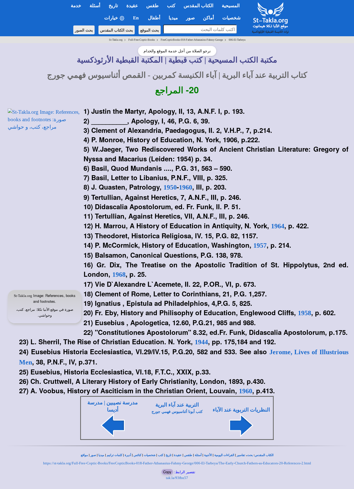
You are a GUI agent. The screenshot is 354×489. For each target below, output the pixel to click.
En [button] (136, 17)
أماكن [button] (208, 17)
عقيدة (178, 455)
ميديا (101, 455)
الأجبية (208, 455)
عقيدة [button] (132, 5)
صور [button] (190, 17)
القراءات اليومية (224, 455)
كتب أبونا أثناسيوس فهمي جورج (177, 412)
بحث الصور (84, 30)
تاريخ (168, 455)
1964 (277, 226)
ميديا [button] (173, 17)
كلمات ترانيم (114, 455)
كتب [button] (171, 5)
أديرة (128, 455)
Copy (167, 471)
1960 (185, 187)
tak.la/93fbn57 (177, 478)
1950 (170, 187)
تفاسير (241, 455)
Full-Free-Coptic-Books (141, 39)
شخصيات (149, 455)
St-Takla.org (116, 39)
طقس (188, 455)
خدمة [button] (76, 5)
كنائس (137, 455)
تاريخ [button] (113, 5)
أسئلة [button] (95, 5)
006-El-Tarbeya (237, 39)
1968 (119, 274)
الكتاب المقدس (264, 455)
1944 (201, 342)
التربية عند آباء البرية (177, 405)
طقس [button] (152, 5)
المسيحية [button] (231, 5)
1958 (304, 313)
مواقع (84, 455)
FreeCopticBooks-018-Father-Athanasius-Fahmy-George (192, 39)
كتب (160, 455)
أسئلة (198, 455)
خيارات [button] (111, 17)
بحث (250, 455)
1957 (260, 245)
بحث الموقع (149, 30)
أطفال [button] (154, 17)
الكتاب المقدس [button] (199, 5)
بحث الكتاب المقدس (116, 30)
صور (93, 455)
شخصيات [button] (233, 17)
